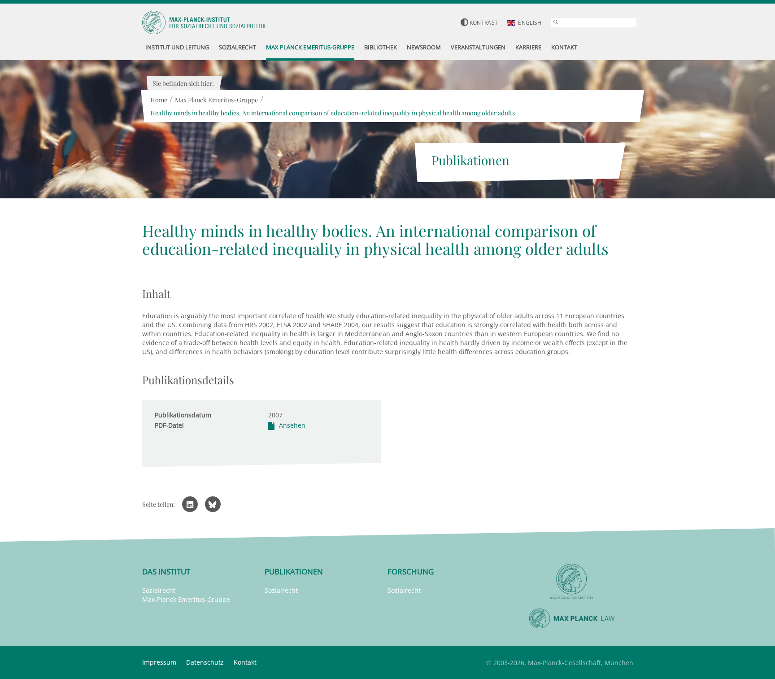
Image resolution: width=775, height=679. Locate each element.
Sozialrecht (158, 590)
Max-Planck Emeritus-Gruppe (186, 599)
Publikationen (294, 571)
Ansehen (292, 425)
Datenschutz (205, 662)
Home (158, 100)
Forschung (411, 571)
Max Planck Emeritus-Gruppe (216, 100)
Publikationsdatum (183, 415)
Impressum (159, 662)
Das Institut (166, 571)
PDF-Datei (169, 425)
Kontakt (245, 662)
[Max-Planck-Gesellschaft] (572, 581)
